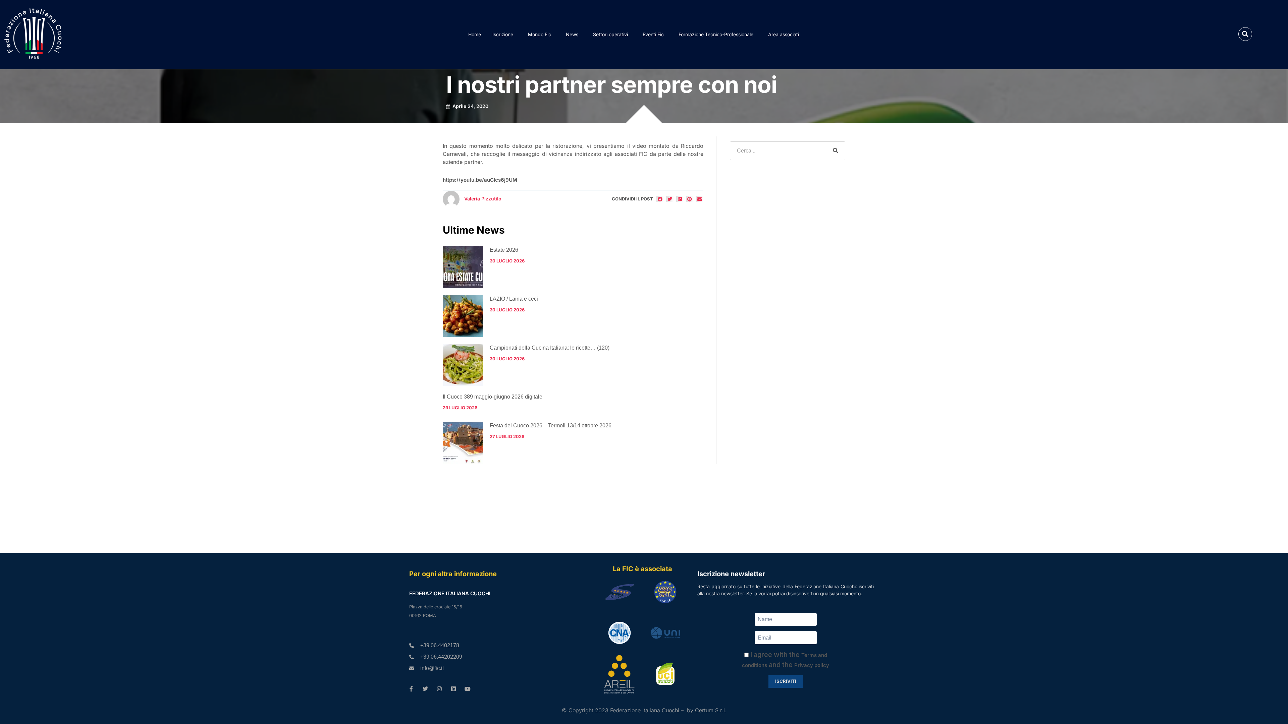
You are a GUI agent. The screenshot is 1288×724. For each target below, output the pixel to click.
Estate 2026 (504, 250)
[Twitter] (425, 688)
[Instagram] (439, 688)
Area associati (783, 34)
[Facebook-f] (411, 688)
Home (474, 34)
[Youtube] (467, 688)
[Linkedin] (453, 688)
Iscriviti (785, 681)
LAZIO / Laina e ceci (514, 299)
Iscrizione (502, 34)
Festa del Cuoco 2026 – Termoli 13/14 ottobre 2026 (550, 425)
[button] (1245, 34)
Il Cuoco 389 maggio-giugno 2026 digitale (492, 397)
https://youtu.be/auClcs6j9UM (480, 180)
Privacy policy (811, 665)
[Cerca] (835, 151)
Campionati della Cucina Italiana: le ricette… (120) (549, 348)
